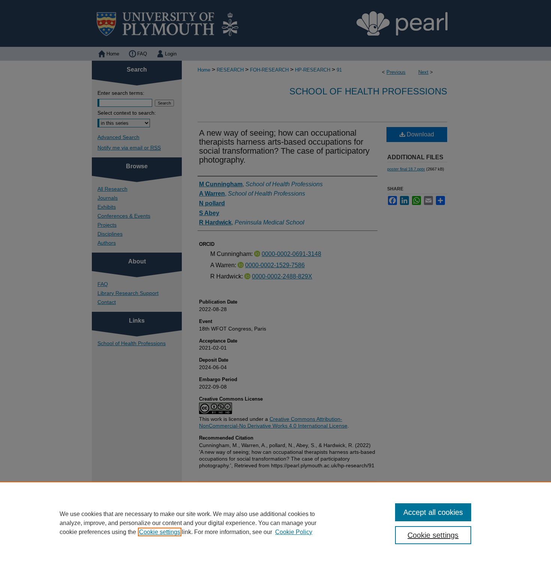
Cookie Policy (293, 532)
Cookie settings (159, 532)
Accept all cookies (433, 512)
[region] (275, 523)
